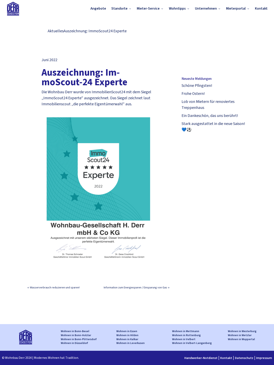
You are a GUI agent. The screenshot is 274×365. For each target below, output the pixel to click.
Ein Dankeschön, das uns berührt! (210, 116)
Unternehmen (206, 8)
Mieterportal (236, 8)
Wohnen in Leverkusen (130, 343)
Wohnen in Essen (126, 331)
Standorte (119, 8)
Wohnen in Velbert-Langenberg (192, 343)
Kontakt (261, 8)
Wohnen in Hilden (127, 335)
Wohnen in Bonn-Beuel (75, 331)
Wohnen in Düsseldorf (74, 343)
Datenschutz (244, 358)
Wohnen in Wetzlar (240, 335)
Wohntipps (177, 8)
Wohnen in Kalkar (127, 339)
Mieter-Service (148, 8)
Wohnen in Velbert (183, 339)
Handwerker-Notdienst (200, 358)
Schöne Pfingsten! (197, 85)
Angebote (98, 8)
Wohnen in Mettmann (185, 331)
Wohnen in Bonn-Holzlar (76, 335)
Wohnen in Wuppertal (241, 339)
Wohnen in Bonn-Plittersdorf (78, 339)
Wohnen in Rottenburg (186, 335)
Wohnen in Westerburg (242, 331)
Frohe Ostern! (193, 93)
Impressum (264, 358)
